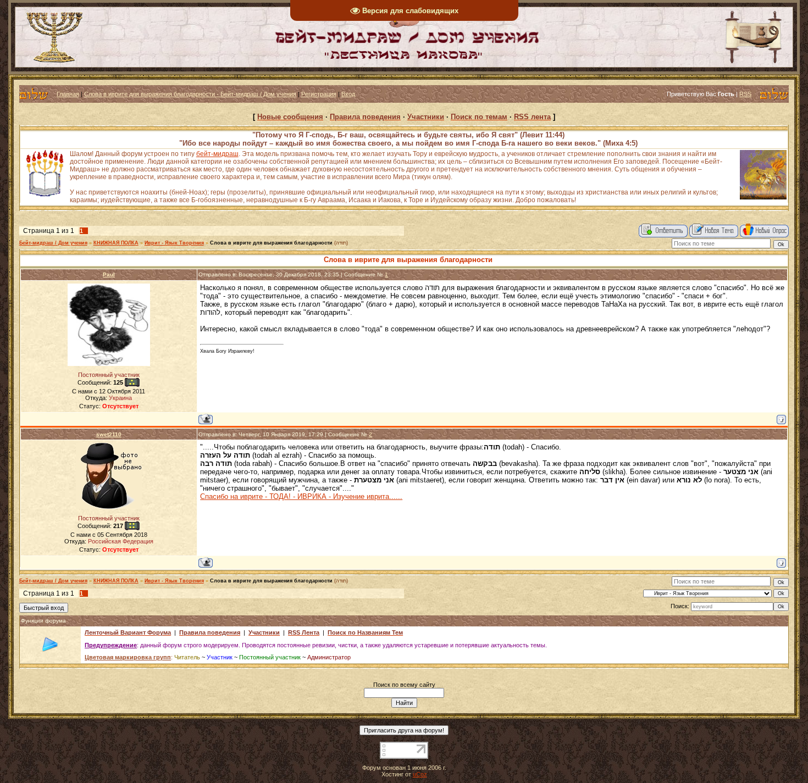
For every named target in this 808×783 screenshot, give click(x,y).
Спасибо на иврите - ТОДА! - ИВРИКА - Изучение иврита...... (301, 496)
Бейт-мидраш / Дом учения (53, 243)
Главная (68, 94)
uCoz (420, 774)
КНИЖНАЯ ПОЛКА (116, 243)
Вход (348, 94)
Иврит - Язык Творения (174, 243)
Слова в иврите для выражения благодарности (271, 243)
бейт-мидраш (217, 154)
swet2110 (108, 434)
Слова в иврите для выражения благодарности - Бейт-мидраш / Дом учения (190, 94)
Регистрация (318, 94)
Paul (109, 274)
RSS (745, 94)
